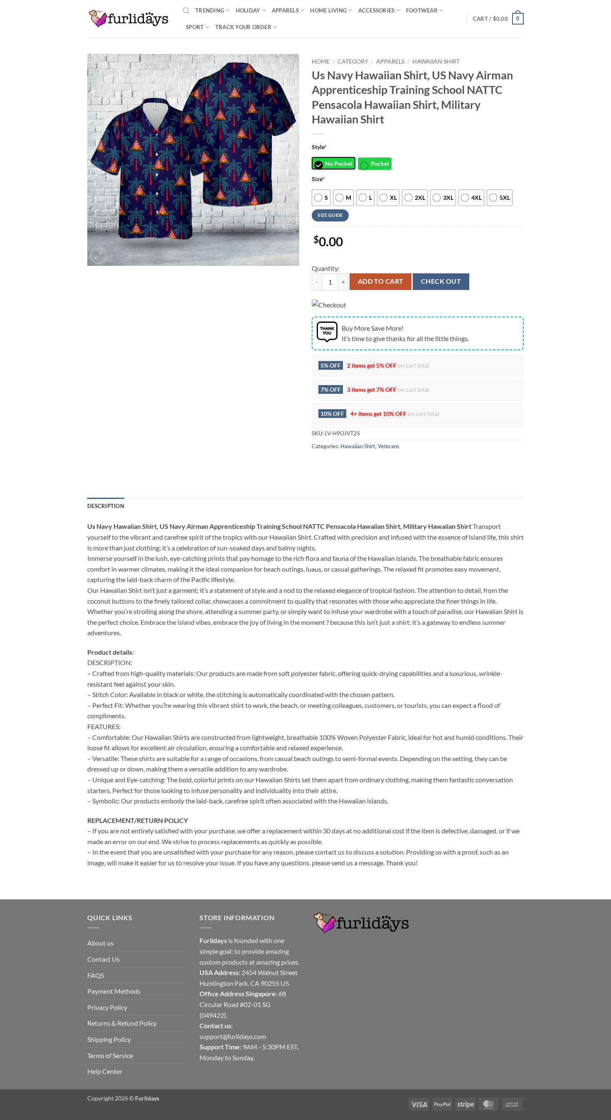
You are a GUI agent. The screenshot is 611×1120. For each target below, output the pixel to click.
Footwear (422, 10)
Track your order (243, 27)
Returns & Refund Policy (122, 1023)
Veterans (388, 446)
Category (353, 61)
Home (321, 61)
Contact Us (103, 959)
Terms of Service (110, 1055)
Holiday (248, 10)
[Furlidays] (128, 19)
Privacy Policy (107, 1007)
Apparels (285, 10)
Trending (209, 10)
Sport (195, 27)
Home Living (328, 10)
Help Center (104, 1071)
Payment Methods (113, 991)
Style (319, 146)
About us (100, 943)
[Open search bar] (186, 10)
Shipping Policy (109, 1039)
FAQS (95, 975)
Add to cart (381, 281)
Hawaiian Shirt (436, 61)
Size (318, 178)
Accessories (376, 10)
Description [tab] (105, 506)
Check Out (441, 281)
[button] (498, 18)
